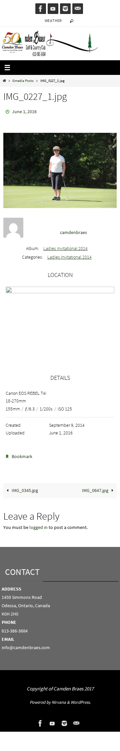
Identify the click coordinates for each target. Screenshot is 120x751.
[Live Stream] (53, 8)
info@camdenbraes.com (26, 644)
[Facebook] (40, 8)
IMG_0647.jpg (95, 487)
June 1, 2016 (24, 111)
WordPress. (81, 699)
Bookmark (22, 454)
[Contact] (77, 8)
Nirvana (59, 699)
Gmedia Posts (23, 80)
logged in (38, 524)
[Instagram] (65, 8)
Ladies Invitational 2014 (65, 247)
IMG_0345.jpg (24, 487)
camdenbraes (73, 231)
